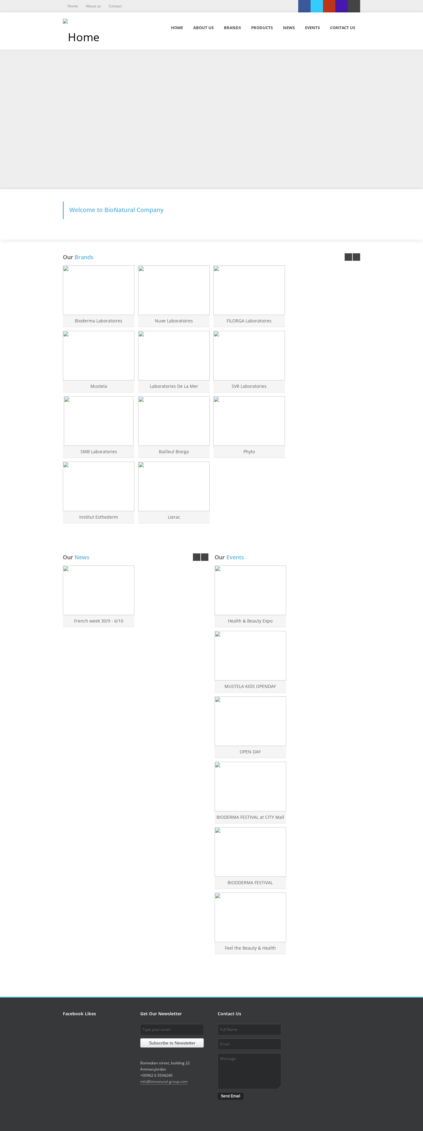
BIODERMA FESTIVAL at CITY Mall (250, 817)
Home (73, 6)
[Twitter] (317, 6)
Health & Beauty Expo (250, 621)
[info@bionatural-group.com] (354, 6)
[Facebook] (304, 6)
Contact (115, 6)
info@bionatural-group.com (164, 1081)
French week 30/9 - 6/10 (98, 621)
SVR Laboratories (249, 386)
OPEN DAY (250, 752)
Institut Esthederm (98, 517)
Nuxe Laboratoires (174, 321)
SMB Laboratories (99, 452)
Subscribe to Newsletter (172, 1042)
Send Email (230, 1096)
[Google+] (329, 6)
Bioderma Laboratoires (98, 321)
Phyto (249, 452)
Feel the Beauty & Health (250, 948)
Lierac (174, 517)
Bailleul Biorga (174, 452)
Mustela (98, 386)
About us (93, 6)
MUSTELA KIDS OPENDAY (250, 686)
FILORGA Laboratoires (249, 321)
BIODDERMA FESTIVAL (250, 882)
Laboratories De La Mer (174, 386)
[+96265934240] (341, 6)
